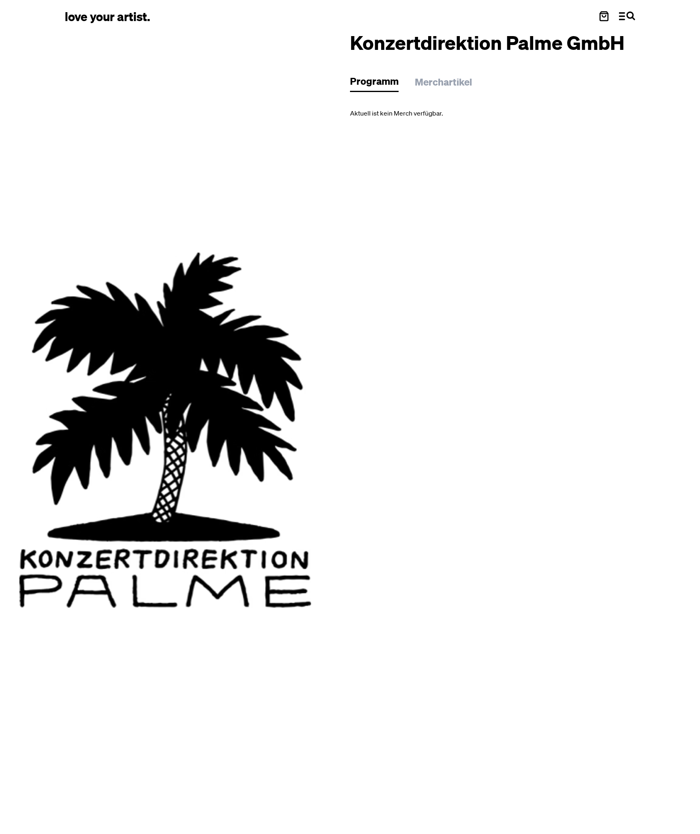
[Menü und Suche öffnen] (627, 16)
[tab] (378, 83)
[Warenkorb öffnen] (604, 16)
